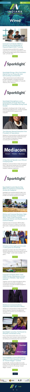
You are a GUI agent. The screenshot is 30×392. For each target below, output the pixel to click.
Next (15, 373)
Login (8, 2)
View (14, 56)
